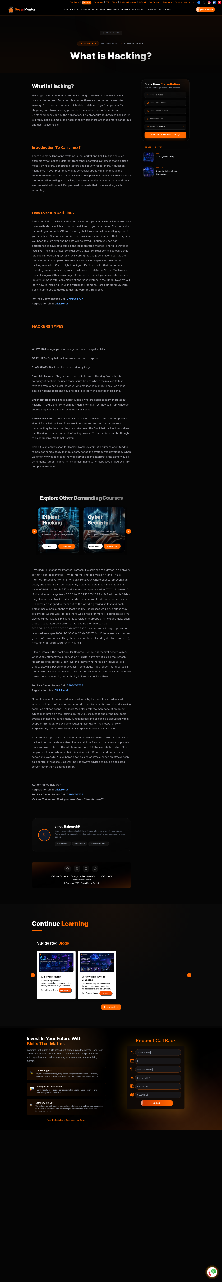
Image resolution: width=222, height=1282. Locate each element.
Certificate (74, 2)
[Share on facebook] (67, 869)
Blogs (114, 2)
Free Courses (154, 2)
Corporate (98, 2)
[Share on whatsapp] (95, 869)
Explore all (109, 1007)
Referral (142, 2)
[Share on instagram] (77, 869)
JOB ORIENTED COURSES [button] (77, 9)
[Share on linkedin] (86, 869)
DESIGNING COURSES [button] (118, 9)
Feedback (167, 2)
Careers (178, 2)
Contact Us (189, 2)
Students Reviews (128, 2)
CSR (107, 2)
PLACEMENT (138, 9)
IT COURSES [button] (98, 9)
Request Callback (205, 9)
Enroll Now (106, 546)
